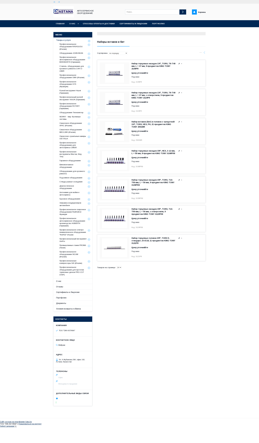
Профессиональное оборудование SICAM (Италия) (68, 254)
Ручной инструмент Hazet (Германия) (70, 92)
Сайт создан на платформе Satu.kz (16, 422)
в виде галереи (200, 53)
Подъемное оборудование (70, 178)
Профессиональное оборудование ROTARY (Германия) (69, 106)
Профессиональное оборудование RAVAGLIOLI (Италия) (71, 46)
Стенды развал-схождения (70, 182)
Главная (60, 24)
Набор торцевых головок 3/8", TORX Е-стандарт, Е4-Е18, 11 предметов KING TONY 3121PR (153, 240)
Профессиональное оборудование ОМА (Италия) (71, 76)
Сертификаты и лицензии (133, 24)
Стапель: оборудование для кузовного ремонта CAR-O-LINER (71, 68)
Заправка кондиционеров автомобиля (70, 204)
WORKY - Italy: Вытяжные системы (70, 118)
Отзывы (59, 287)
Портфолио (158, 24)
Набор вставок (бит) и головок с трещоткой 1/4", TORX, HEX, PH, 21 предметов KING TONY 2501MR (153, 124)
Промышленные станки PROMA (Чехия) (72, 246)
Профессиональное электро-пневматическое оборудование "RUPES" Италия (72, 232)
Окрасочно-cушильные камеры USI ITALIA (72, 137)
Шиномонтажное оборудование (66, 166)
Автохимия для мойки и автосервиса (69, 193)
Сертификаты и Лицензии (67, 292)
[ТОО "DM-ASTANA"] (63, 17)
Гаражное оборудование (70, 161)
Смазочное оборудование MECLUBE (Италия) (70, 131)
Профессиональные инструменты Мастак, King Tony (70, 154)
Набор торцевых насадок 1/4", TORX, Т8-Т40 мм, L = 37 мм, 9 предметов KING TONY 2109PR (153, 66)
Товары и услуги (63, 40)
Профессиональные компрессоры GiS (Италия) (70, 262)
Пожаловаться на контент (30, 424)
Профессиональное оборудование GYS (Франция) (67, 84)
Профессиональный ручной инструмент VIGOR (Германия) (72, 98)
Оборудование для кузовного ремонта (72, 172)
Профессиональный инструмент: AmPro (73, 240)
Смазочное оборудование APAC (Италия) (70, 124)
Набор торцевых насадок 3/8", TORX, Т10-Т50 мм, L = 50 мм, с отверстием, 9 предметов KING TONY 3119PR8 (152, 211)
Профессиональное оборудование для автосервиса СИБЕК (68, 145)
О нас (72, 24)
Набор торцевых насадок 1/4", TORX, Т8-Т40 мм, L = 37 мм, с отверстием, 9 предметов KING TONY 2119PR (153, 95)
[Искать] (182, 12)
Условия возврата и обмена (68, 309)
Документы (61, 303)
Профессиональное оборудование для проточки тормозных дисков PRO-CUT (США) (71, 271)
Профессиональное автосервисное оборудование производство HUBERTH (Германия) (72, 222)
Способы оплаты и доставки (99, 24)
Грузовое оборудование (69, 199)
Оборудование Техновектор (71, 112)
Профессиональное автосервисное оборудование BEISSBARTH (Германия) (72, 59)
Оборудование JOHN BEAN (71, 53)
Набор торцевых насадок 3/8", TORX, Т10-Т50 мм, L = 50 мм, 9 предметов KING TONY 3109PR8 (153, 182)
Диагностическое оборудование (66, 187)
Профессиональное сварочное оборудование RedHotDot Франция (72, 211)
